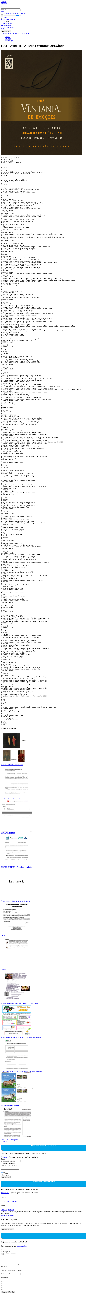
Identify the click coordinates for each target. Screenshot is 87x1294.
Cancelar (4, 1292)
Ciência (7, 37)
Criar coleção (6, 1177)
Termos (11, 1215)
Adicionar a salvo (23, 33)
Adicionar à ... (6, 31)
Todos (6, 1173)
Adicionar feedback (7, 1229)
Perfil (2, 29)
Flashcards (4, 19)
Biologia (8, 39)
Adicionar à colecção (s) (9, 33)
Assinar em (5, 1157)
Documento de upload (8, 13)
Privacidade (5, 1215)
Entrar (3, 11)
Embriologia (9, 40)
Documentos (5, 1201)
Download (4, 1141)
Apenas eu (7, 1175)
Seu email (4, 1266)
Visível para (5, 1171)
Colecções (11, 19)
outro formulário (22, 1246)
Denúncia (4, 1210)
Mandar (11, 1292)
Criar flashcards (21, 13)
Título (3, 1159)
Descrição (8, 1163)
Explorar (4, 4)
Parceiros (11, 1210)
